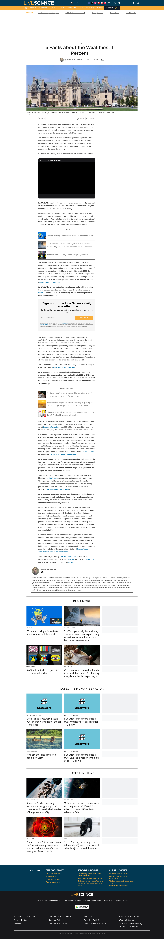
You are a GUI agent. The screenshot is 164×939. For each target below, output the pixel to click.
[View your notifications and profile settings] (133, 3)
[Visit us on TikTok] (105, 3)
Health (53, 8)
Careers (17, 924)
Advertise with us (92, 920)
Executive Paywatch (51, 427)
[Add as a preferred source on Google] (82, 907)
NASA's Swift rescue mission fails (75, 13)
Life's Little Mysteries (68, 557)
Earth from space (51, 876)
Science (61, 8)
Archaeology (43, 8)
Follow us (81, 118)
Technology (90, 8)
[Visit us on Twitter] (92, 3)
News (102, 60)
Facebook (90, 559)
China (40, 293)
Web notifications (127, 920)
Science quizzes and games (118, 874)
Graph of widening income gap (57, 489)
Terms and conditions (129, 916)
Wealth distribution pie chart (49, 282)
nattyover (71, 562)
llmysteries (70, 559)
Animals (33, 8)
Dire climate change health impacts (48, 13)
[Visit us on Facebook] (89, 3)
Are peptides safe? (97, 13)
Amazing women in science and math (90, 878)
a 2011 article (88, 452)
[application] (66, 178)
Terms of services (63, 323)
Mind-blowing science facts (118, 885)
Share (43, 118)
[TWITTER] (42, 572)
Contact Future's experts (60, 916)
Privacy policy (20, 920)
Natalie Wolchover (73, 60)
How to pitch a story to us (97, 924)
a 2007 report (52, 478)
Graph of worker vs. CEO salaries (63, 454)
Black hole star (114, 13)
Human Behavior (81, 44)
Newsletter (91, 118)
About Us (88, 916)
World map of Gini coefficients (64, 367)
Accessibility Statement (25, 916)
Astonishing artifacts (53, 882)
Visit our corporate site (118, 900)
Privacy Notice (44, 324)
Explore (100, 8)
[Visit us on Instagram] (95, 3)
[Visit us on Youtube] (98, 3)
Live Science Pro (131, 13)
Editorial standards (58, 924)
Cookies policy (56, 920)
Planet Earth (71, 8)
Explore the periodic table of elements (90, 881)
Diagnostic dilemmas (53, 879)
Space (81, 8)
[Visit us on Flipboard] (102, 3)
